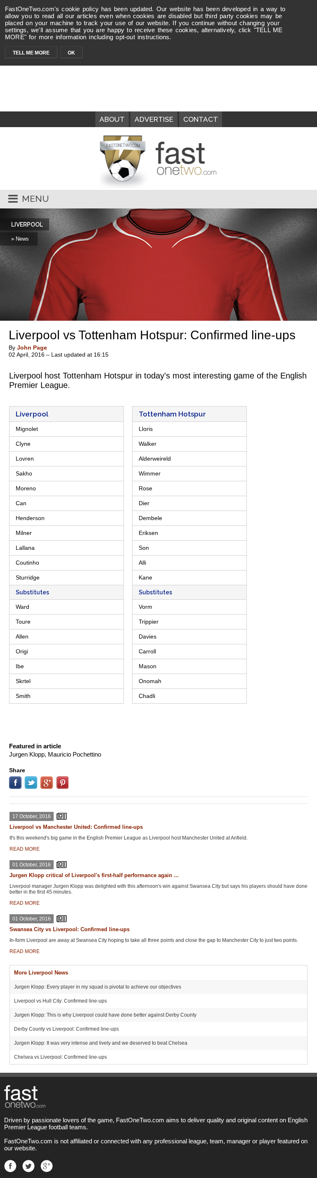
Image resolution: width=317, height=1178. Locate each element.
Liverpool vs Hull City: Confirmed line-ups (60, 1001)
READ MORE (24, 849)
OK (71, 53)
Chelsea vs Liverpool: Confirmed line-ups (60, 1057)
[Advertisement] (158, 722)
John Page (32, 347)
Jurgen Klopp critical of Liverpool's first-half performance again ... (94, 875)
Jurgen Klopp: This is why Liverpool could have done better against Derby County (105, 1015)
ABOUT (112, 119)
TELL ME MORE (31, 53)
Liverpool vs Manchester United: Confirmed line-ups (76, 827)
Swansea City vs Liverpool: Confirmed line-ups (69, 929)
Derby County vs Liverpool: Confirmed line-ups (66, 1029)
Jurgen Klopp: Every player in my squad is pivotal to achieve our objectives (97, 987)
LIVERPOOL (27, 224)
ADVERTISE (154, 119)
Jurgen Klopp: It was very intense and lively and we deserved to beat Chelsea (100, 1043)
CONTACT (200, 119)
